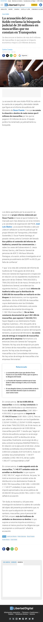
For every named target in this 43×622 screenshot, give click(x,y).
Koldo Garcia (6, 539)
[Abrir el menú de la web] (2, 5)
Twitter (13, 618)
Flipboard (26, 618)
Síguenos (24, 55)
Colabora (34, 5)
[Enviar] (11, 55)
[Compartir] (3, 55)
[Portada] (14, 4)
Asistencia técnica (21, 614)
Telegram (29, 618)
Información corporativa (12, 612)
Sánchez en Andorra (17, 1)
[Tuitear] (7, 55)
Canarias (16, 9)
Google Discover (23, 618)
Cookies (10, 614)
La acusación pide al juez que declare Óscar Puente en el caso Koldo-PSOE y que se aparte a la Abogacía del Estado (22, 375)
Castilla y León (25, 9)
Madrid (10, 9)
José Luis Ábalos (12, 536)
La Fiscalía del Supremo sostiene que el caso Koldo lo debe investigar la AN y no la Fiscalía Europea (21, 383)
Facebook (10, 618)
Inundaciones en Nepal (29, 1)
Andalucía (4, 9)
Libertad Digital (21, 608)
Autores (32, 614)
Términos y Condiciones (30, 612)
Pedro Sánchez (22, 536)
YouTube (19, 618)
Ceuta (9, 1)
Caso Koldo (5, 14)
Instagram (16, 618)
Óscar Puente (19, 110)
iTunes (32, 618)
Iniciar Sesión (40, 4)
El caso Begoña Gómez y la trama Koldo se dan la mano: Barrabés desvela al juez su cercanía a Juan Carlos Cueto (22, 391)
